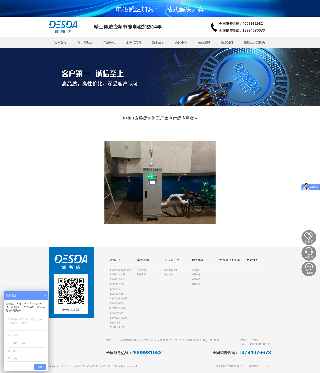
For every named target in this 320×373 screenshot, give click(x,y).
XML (268, 365)
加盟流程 (195, 284)
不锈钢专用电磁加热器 (120, 269)
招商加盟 (204, 42)
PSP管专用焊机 (117, 327)
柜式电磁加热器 (117, 308)
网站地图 (253, 260)
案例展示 (158, 42)
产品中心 (109, 42)
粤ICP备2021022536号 (229, 365)
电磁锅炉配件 (116, 313)
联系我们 (227, 42)
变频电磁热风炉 (117, 279)
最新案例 (141, 269)
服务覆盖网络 (170, 269)
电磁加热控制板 (117, 284)
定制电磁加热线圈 (118, 317)
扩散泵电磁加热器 (118, 298)
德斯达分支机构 (254, 42)
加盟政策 (195, 279)
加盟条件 (195, 274)
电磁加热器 (115, 289)
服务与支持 (133, 42)
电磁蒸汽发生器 (117, 274)
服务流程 (168, 274)
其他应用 (141, 274)
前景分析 (195, 269)
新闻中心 (181, 42)
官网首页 (60, 42)
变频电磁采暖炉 (117, 303)
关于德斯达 (84, 42)
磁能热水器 (115, 322)
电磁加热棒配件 (117, 293)
